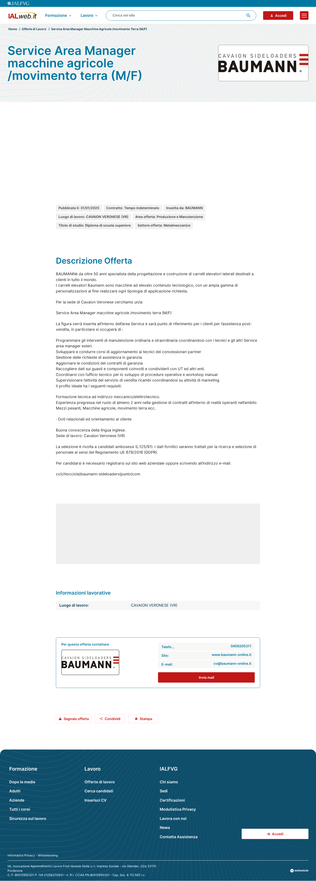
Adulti (14, 791)
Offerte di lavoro (99, 782)
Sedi (164, 791)
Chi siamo (169, 782)
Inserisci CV (95, 800)
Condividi (112, 719)
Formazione (56, 15)
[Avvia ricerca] (248, 15)
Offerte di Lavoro (34, 29)
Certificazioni (172, 800)
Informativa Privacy (21, 855)
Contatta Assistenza (179, 837)
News (165, 827)
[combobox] (181, 15)
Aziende (16, 800)
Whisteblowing (48, 855)
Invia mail (206, 677)
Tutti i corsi (19, 809)
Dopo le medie (22, 782)
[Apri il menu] (304, 15)
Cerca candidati (98, 791)
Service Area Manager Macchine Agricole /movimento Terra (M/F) (99, 29)
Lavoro (87, 15)
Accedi (281, 15)
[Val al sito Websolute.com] (299, 870)
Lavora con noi (173, 818)
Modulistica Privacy (178, 809)
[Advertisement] (158, 146)
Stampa (146, 719)
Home (12, 29)
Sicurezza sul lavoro (27, 818)
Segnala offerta (76, 719)
